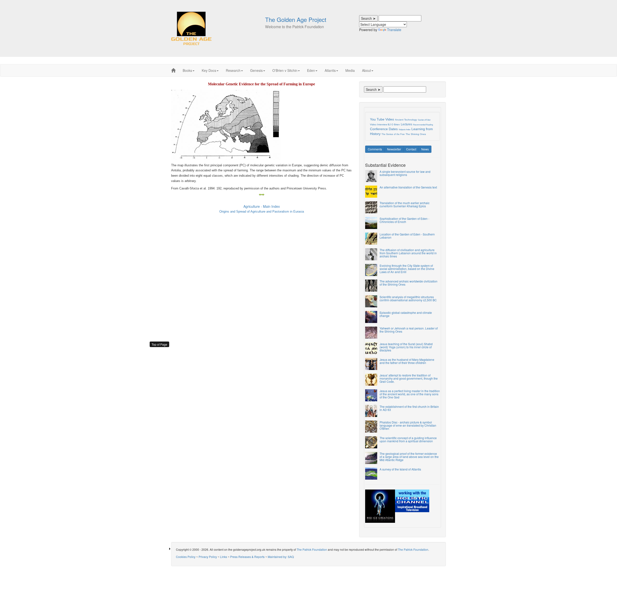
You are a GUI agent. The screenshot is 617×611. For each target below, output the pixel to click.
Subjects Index (404, 129)
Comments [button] (375, 149)
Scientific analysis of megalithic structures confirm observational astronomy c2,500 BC (408, 298)
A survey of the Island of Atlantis (400, 469)
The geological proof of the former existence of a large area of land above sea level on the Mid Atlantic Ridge (409, 456)
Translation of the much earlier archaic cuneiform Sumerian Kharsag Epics (404, 204)
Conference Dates (384, 129)
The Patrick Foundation (312, 549)
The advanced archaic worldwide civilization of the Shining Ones (408, 282)
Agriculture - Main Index (261, 206)
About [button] (366, 70)
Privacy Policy (208, 557)
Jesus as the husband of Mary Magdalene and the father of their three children (407, 361)
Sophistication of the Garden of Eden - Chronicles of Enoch (404, 220)
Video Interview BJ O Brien (385, 124)
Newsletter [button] (394, 149)
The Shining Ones (416, 134)
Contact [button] (411, 149)
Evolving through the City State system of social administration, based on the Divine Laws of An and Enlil (407, 268)
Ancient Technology (406, 119)
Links (223, 557)
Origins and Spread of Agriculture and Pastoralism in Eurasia (261, 211)
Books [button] (187, 70)
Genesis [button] (256, 70)
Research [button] (233, 70)
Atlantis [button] (330, 70)
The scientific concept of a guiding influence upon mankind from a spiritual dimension (408, 439)
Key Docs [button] (209, 70)
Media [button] (350, 70)
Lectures (406, 124)
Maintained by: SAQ (281, 557)
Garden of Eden (424, 120)
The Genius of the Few (393, 134)
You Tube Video (382, 119)
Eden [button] (311, 70)
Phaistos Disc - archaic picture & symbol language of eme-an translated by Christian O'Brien (408, 425)
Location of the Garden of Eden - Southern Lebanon (407, 235)
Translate (394, 29)
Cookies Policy (185, 557)
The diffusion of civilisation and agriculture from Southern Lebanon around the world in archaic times (408, 253)
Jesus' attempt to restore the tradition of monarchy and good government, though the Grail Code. (409, 378)
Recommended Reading (423, 125)
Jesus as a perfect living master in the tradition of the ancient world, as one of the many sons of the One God (410, 394)
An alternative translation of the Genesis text (408, 187)
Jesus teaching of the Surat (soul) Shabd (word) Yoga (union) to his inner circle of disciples (406, 347)
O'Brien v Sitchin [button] (284, 70)
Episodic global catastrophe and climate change (406, 314)
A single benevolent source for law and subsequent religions (405, 173)
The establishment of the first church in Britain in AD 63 (409, 408)
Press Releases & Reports (247, 557)
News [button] (425, 149)
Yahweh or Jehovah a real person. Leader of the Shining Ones (409, 329)
